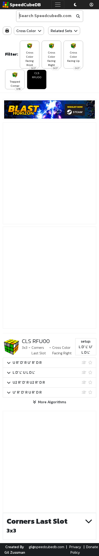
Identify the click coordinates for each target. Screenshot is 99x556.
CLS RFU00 (36, 75)
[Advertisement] (49, 173)
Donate (92, 547)
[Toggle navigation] (57, 4)
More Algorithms (52, 402)
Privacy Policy (75, 549)
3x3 (24, 347)
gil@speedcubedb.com (46, 547)
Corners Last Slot (39, 350)
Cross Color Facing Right (62, 350)
